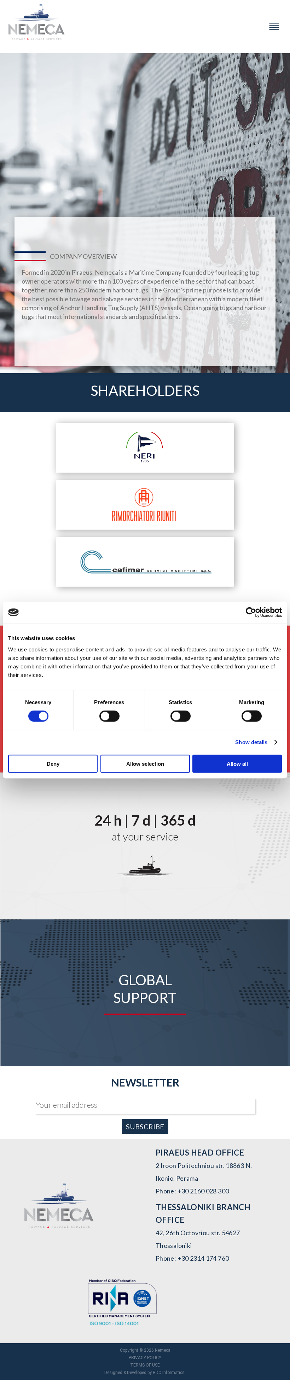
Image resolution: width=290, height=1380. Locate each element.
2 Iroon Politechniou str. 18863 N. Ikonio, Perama (204, 1172)
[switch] (109, 716)
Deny (53, 763)
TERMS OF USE (145, 1365)
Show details (251, 742)
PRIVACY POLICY (145, 1357)
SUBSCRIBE (145, 1126)
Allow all (237, 763)
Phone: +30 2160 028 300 (192, 1191)
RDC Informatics (169, 1372)
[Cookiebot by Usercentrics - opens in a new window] (251, 612)
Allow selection (145, 763)
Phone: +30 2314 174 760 (192, 1258)
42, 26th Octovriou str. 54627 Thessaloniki (198, 1239)
